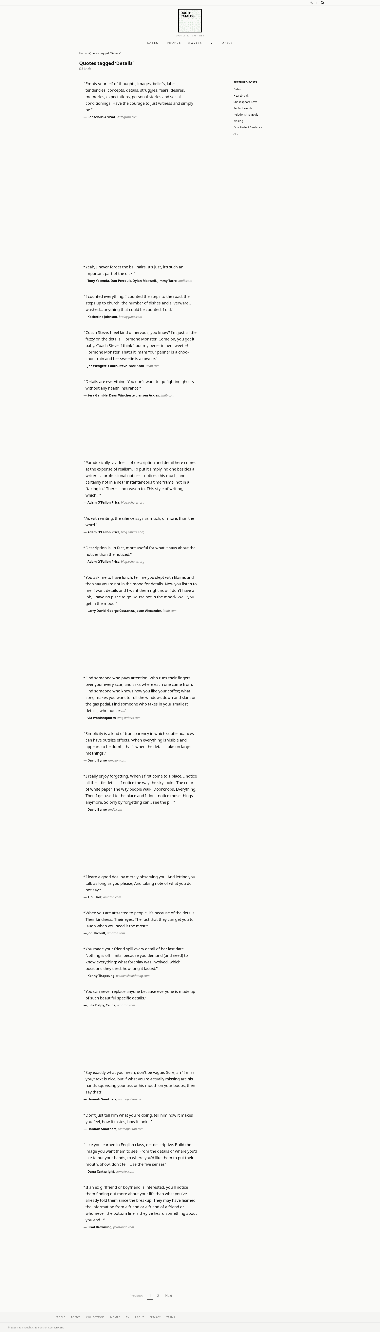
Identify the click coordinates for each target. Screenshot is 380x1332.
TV (210, 43)
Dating (238, 89)
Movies (194, 43)
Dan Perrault (121, 281)
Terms (170, 1317)
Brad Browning (99, 1227)
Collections (95, 1317)
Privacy (155, 1317)
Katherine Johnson (102, 317)
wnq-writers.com (129, 718)
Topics (226, 43)
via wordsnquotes (101, 718)
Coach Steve (117, 366)
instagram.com (127, 117)
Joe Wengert (96, 366)
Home (83, 53)
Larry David (96, 610)
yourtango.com (123, 1227)
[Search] (323, 3)
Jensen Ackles (148, 395)
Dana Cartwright (100, 1171)
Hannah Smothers (101, 1099)
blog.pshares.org (132, 502)
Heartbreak (241, 95)
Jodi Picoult (96, 933)
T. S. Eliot (94, 897)
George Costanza (120, 610)
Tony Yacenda (98, 281)
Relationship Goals (246, 114)
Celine (110, 1005)
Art (236, 133)
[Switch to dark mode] (311, 2)
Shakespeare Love (245, 102)
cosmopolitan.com (130, 1099)
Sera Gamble (97, 395)
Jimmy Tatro (167, 281)
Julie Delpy (95, 1005)
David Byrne (97, 760)
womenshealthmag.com (133, 976)
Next (168, 1295)
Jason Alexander (148, 610)
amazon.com (117, 760)
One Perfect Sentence (248, 127)
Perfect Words (243, 108)
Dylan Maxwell (144, 281)
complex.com (125, 1171)
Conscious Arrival (101, 117)
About (139, 1317)
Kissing (238, 121)
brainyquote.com (130, 317)
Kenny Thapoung (101, 976)
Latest (154, 43)
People (174, 43)
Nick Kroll (136, 366)
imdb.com (185, 281)
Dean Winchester (122, 395)
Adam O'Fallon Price (103, 502)
